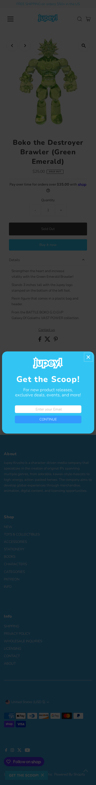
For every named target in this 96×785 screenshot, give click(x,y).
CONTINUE (48, 419)
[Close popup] (88, 357)
